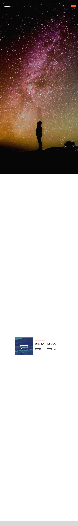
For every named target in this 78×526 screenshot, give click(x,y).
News (37, 6)
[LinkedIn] (63, 6)
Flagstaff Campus (26, 6)
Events (40, 6)
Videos (43, 6)
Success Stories (32, 6)
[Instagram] (66, 6)
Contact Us (73, 6)
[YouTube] (68, 6)
